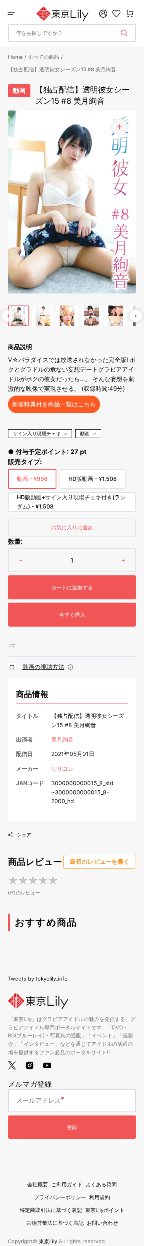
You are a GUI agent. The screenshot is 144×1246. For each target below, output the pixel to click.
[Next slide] (136, 315)
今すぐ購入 (72, 614)
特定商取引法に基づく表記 (51, 1210)
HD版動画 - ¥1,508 (92, 482)
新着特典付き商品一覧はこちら (54, 404)
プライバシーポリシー (60, 1197)
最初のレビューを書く (100, 861)
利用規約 (99, 1197)
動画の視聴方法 (43, 667)
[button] (11, 13)
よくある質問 (101, 1185)
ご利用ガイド (66, 1185)
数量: (15, 541)
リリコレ (62, 768)
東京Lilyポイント (104, 1210)
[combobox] (72, 33)
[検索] (125, 33)
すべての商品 (43, 57)
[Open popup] (70, 667)
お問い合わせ (102, 1223)
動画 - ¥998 (32, 482)
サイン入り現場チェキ (37, 433)
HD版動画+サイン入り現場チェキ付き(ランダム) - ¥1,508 (71, 503)
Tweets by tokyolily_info (38, 978)
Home (15, 57)
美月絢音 (62, 739)
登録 (72, 1127)
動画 (85, 433)
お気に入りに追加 (72, 527)
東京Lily (48, 1241)
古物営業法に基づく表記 (55, 1223)
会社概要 (37, 1185)
